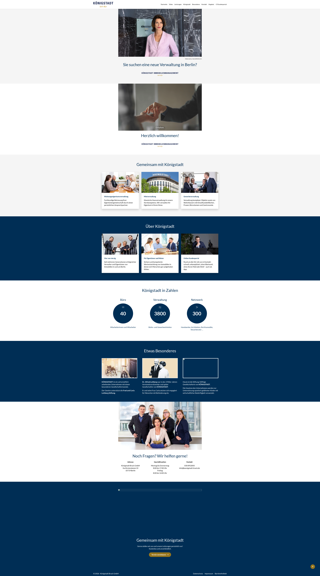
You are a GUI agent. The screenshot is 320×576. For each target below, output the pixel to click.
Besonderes (196, 4)
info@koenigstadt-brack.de (189, 468)
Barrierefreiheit (221, 573)
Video (171, 4)
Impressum (209, 573)
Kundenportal (222, 4)
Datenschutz (198, 573)
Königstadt (186, 4)
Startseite (164, 4)
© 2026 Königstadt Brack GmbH (106, 573)
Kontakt (204, 4)
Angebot (211, 4)
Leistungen (178, 4)
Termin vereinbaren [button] (159, 555)
